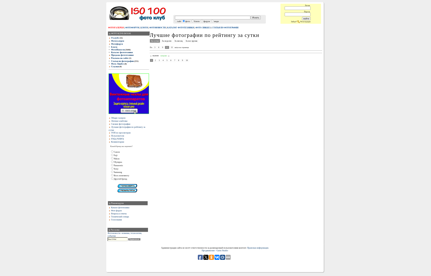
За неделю (167, 41)
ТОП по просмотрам (120, 132)
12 (167, 47)
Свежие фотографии (120, 124)
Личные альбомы (119, 121)
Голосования (116, 220)
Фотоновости (157, 27)
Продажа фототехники (122, 55)
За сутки (155, 41)
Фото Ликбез (117, 64)
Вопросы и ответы (119, 213)
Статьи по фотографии (225, 27)
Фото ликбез (202, 27)
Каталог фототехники (180, 27)
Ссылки (115, 66)
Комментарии (117, 142)
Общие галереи (118, 118)
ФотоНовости (118, 49)
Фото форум (116, 210)
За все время (191, 41)
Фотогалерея (116, 27)
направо (163, 56)
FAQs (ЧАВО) (117, 138)
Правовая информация (257, 248)
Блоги (144, 27)
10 (187, 60)
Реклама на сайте (119, 58)
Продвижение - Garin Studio (215, 250)
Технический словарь (120, 217)
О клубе (115, 38)
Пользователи (117, 135)
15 (172, 47)
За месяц (178, 41)
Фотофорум (132, 27)
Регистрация (305, 22)
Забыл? (294, 22)
